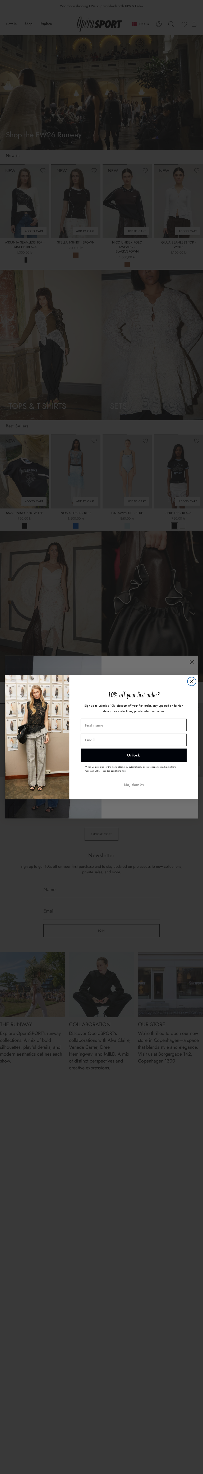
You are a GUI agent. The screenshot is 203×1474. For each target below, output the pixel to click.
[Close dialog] (191, 681)
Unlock (133, 755)
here (124, 770)
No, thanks (134, 784)
